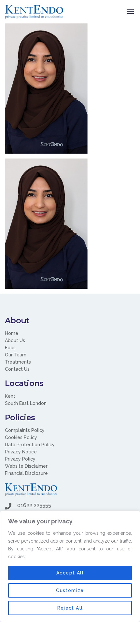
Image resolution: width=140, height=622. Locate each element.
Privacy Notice (21, 451)
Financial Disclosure (26, 473)
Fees (10, 347)
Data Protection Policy (30, 444)
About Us (15, 340)
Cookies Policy (21, 437)
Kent (10, 396)
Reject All (70, 608)
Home (11, 333)
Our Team (15, 354)
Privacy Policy (20, 459)
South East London (26, 403)
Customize (70, 590)
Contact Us (17, 369)
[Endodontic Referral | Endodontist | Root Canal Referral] (34, 12)
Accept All (70, 572)
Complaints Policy (25, 430)
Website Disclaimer (26, 466)
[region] (70, 566)
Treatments (18, 362)
